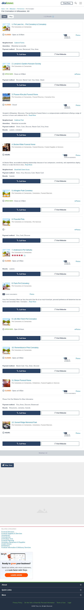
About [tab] (4, 585)
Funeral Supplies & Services (54, 147)
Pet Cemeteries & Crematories (22, 27)
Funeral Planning (7, 540)
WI (7, 8)
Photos (78, 35)
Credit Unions (6, 544)
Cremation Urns (50, 97)
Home (3, 8)
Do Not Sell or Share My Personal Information (39, 602)
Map (11, 16)
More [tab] (4, 595)
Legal (69, 602)
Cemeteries (36, 193)
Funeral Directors (38, 97)
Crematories (5, 537)
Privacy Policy (17, 602)
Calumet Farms (19, 43)
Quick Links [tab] (7, 590)
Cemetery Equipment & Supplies (13, 542)
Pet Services (20, 8)
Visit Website (61, 54)
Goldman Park (19, 120)
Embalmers (36, 383)
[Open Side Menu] (80, 3)
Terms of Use (61, 602)
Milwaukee (13, 8)
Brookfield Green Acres (22, 169)
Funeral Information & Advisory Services (16, 547)
